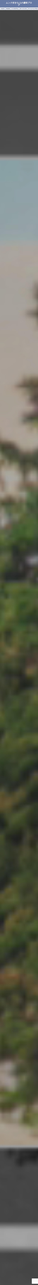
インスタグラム (14, 8)
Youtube (8, 8)
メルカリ (3, 8)
